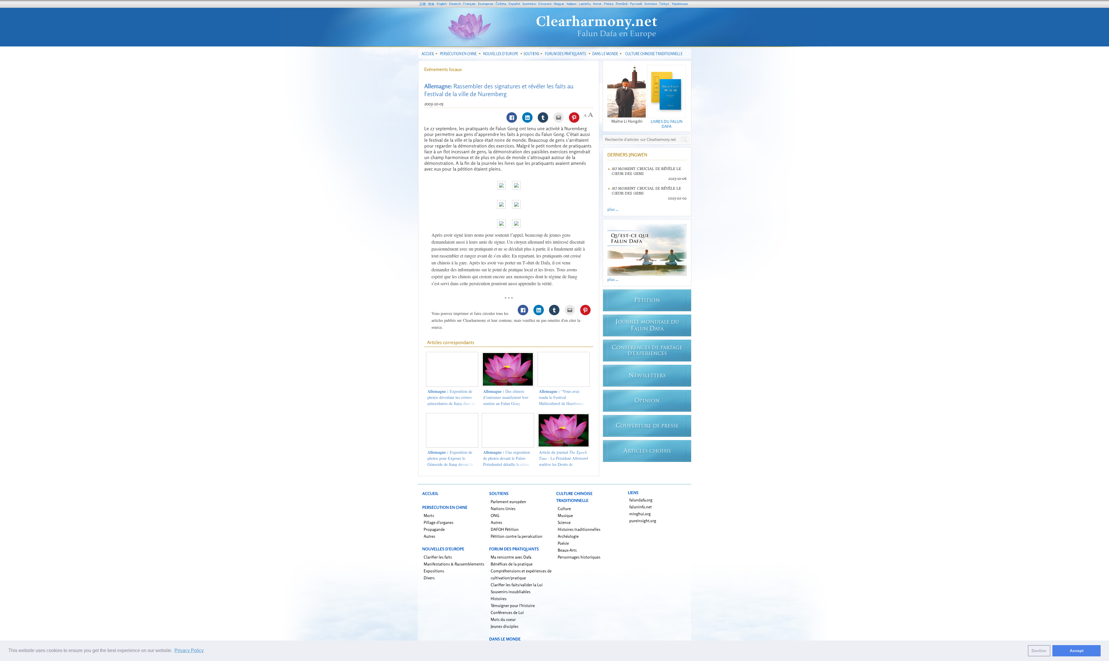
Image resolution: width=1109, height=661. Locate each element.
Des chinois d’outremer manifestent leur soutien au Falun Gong (506, 397)
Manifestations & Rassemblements (454, 563)
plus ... (612, 209)
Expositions (434, 570)
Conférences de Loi (507, 612)
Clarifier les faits (438, 556)
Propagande (434, 529)
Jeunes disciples (504, 626)
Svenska (650, 3)
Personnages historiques (579, 556)
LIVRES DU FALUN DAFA (666, 124)
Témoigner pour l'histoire (513, 605)
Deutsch (455, 3)
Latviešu (585, 3)
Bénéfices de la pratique (512, 563)
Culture (564, 508)
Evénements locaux (443, 69)
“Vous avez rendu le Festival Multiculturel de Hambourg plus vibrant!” (561, 400)
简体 (431, 4)
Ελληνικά (544, 3)
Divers (429, 577)
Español (514, 3)
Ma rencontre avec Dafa (511, 556)
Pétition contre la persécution (516, 536)
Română (622, 3)
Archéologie (568, 536)
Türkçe (664, 3)
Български (485, 3)
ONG (495, 515)
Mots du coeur (503, 619)
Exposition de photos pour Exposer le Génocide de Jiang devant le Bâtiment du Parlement (450, 461)
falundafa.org (640, 499)
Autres (429, 536)
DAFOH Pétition (505, 529)
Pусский (636, 3)
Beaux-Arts (567, 550)
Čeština (501, 3)
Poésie (563, 543)
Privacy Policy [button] (189, 650)
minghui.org (640, 513)
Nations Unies (503, 508)
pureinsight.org (642, 520)
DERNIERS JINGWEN (627, 155)
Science (564, 522)
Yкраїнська (679, 3)
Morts (429, 515)
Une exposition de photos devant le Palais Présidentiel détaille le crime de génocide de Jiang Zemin (506, 461)
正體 (422, 4)
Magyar (559, 3)
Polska (608, 3)
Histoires (499, 598)
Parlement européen (508, 501)
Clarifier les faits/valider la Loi (517, 584)
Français (469, 3)
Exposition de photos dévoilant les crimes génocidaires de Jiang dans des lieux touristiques (452, 400)
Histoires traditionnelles (579, 529)
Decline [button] (1039, 650)
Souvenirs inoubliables (511, 591)
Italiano (571, 3)
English (442, 3)
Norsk (597, 3)
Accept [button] (1077, 650)
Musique (565, 515)
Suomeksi (529, 3)
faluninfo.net (640, 506)
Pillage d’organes (438, 522)
